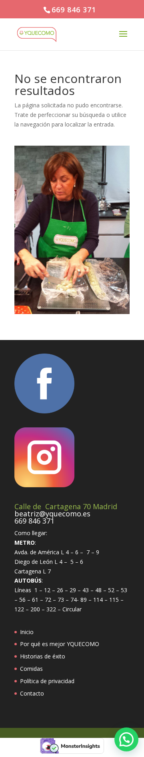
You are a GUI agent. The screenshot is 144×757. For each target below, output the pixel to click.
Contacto (32, 693)
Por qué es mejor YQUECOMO (59, 644)
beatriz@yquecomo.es (52, 513)
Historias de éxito (42, 656)
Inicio (27, 632)
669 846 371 (74, 9)
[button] (126, 739)
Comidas (31, 668)
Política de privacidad (47, 681)
